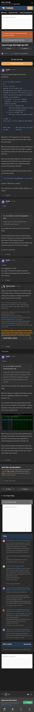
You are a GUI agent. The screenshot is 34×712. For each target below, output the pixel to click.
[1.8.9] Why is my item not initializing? (18, 541)
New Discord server (10, 502)
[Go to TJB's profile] (4, 566)
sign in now (10, 471)
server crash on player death (15, 566)
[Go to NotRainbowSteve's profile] (4, 541)
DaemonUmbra (10, 286)
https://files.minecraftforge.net (10, 317)
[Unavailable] (17, 415)
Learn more (3, 3)
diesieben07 (24, 216)
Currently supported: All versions (14, 40)
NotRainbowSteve (12, 562)
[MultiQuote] (2, 195)
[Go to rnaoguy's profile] (4, 588)
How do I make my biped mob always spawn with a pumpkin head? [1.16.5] (18, 589)
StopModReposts (13, 323)
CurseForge (19, 319)
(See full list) (27, 644)
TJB (9, 583)
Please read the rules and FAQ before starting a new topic (15, 34)
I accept (28, 702)
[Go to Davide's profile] (2, 53)
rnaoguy (10, 605)
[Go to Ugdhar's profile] (4, 610)
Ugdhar (10, 625)
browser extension (9, 325)
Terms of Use (7, 705)
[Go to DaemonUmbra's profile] (3, 286)
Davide (6, 53)
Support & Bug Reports (21, 53)
